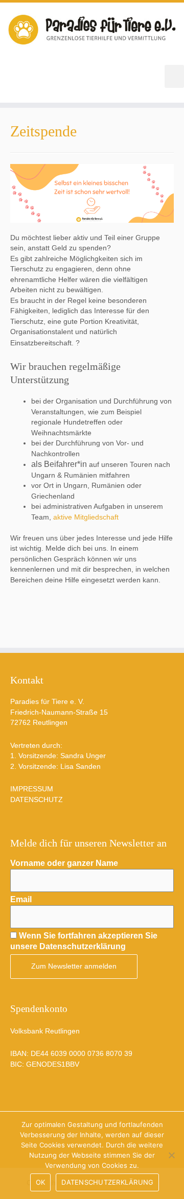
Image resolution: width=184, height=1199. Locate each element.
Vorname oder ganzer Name (64, 863)
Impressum (31, 789)
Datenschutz (36, 800)
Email (21, 899)
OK (40, 1182)
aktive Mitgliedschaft (86, 517)
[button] (174, 76)
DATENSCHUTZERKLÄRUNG (107, 1182)
